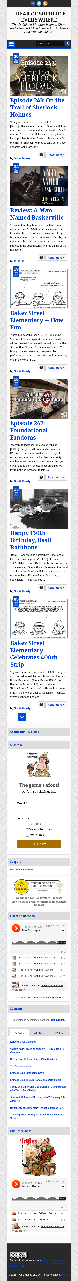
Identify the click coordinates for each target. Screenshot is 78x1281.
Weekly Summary (41, 829)
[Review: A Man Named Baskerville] (39, 186)
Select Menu (11, 44)
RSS (45, 3)
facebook (32, 3)
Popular (19, 1032)
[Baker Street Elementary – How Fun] (39, 289)
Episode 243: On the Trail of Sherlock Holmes (37, 107)
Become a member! (21, 869)
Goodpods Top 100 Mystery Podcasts (39, 897)
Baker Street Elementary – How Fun (36, 320)
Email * (22, 803)
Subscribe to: (25, 818)
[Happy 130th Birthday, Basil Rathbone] (39, 509)
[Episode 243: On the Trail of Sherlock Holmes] (39, 76)
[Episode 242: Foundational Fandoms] (39, 399)
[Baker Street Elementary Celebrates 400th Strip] (39, 619)
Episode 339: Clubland (23, 1041)
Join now (39, 844)
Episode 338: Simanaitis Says (27, 1073)
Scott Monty (22, 158)
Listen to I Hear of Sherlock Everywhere (39, 997)
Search (67, 43)
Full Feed (35, 824)
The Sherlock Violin (21, 1066)
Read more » (56, 154)
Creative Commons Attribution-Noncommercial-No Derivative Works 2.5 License (37, 1263)
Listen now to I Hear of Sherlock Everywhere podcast (39, 903)
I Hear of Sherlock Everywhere (39, 17)
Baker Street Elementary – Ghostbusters (33, 1059)
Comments (39, 1032)
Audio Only (36, 835)
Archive (59, 1032)
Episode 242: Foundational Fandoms (29, 430)
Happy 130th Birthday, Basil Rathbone (30, 540)
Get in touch (58, 1020)
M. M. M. (19, 261)
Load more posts (22, 717)
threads (39, 3)
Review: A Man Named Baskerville (37, 214)
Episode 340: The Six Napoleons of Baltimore (35, 1080)
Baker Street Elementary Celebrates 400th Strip (34, 654)
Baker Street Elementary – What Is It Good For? (37, 1108)
